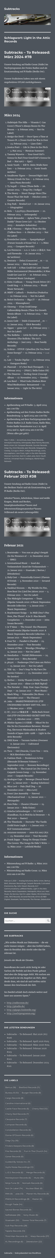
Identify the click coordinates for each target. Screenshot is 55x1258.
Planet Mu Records (37, 1194)
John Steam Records (25, 886)
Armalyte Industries (12, 443)
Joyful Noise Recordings (19, 1167)
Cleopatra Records (16, 1119)
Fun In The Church (35, 1151)
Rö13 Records (14, 897)
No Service (14, 894)
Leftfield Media (26, 889)
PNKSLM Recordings (17, 1199)
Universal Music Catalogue (22, 459)
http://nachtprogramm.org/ (21, 1013)
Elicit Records (18, 448)
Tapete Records (15, 1231)
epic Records (30, 448)
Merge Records (35, 1172)
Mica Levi (41, 891)
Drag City (8, 448)
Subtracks (12, 9)
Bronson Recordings (17, 883)
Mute (39, 1178)
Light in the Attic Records (35, 453)
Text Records (24, 899)
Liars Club (20, 453)
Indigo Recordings (32, 451)
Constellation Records (18, 1130)
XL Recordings (14, 1241)
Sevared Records (28, 897)
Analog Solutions (26, 881)
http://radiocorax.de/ (18, 1002)
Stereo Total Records (34, 1220)
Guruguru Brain (17, 451)
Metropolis (31, 891)
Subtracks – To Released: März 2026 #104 (28, 1045)
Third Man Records (16, 1236)
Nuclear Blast (34, 1188)
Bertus (47, 881)
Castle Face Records (17, 1109)
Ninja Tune (12, 1183)
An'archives (21, 440)
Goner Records (14, 1156)
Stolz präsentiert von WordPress (28, 1253)
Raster (34, 894)
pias (33, 456)
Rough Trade (13, 1204)
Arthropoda (26, 443)
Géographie (41, 448)
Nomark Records (32, 1183)
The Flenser (35, 899)
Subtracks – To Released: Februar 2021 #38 (27, 474)
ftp (15, 886)
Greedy (7, 451)
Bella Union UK (10, 445)
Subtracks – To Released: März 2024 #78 (27, 54)
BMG (6, 883)
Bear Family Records (40, 443)
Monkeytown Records (18, 1178)
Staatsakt (15, 899)
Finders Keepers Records (19, 1146)
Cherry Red (40, 1109)
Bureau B (12, 1093)
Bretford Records (29, 1087)
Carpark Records (33, 883)
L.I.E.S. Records (14, 1172)
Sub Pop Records (16, 1225)
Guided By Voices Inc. (17, 1162)
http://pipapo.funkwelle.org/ (21, 1010)
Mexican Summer (11, 456)
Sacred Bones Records (18, 1210)
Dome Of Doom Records (19, 1135)
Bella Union (39, 881)
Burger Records (31, 1093)
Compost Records (25, 445)
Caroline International (18, 1103)
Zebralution (46, 899)
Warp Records (39, 1236)
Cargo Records (14, 1098)
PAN (9, 1194)
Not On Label (25, 456)
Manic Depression (19, 891)
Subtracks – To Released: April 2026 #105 (28, 1041)
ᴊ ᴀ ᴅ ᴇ (43, 451)
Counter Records (40, 445)
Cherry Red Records (17, 1114)
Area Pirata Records (35, 440)
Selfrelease (12, 1215)
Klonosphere (9, 453)
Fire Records (13, 1151)
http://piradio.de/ (16, 1006)
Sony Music (30, 1215)
